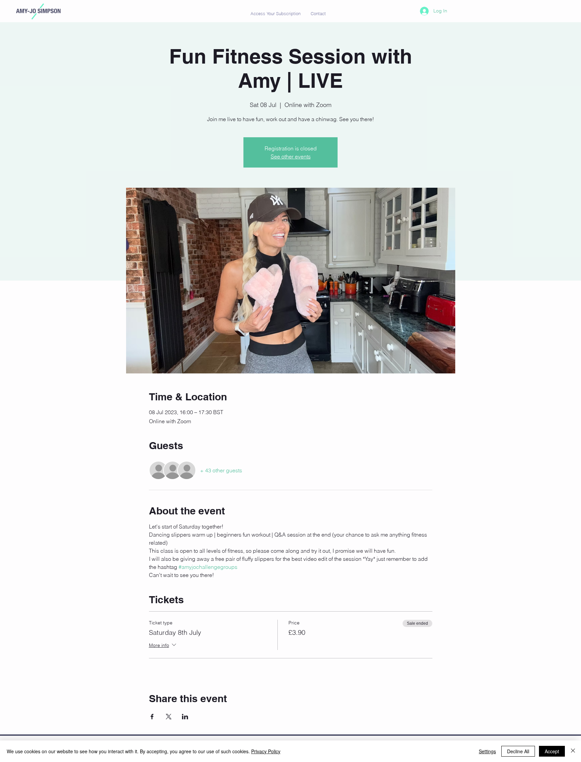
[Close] (573, 751)
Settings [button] (487, 751)
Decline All (518, 751)
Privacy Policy (265, 751)
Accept (552, 751)
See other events (291, 156)
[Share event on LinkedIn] (185, 716)
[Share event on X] (168, 716)
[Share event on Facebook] (152, 716)
